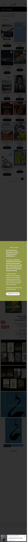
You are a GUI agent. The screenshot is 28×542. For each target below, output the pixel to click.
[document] (13, 271)
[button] (25, 242)
